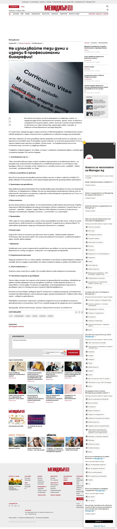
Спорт (66, 478)
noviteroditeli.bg (34, 2)
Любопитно (63, 13)
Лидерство (41, 488)
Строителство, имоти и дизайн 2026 (63, 2)
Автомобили (68, 476)
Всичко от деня (74, 13)
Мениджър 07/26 (90, 2)
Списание (92, 13)
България (16, 13)
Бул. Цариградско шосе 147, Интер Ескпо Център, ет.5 (39, 512)
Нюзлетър (68, 483)
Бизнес (27, 13)
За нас (78, 503)
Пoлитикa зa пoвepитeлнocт (26, 517)
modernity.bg (25, 2)
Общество (28, 480)
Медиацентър (80, 507)
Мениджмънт (36, 13)
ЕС (25, 488)
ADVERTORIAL (89, 97)
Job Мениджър (41, 492)
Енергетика (41, 482)
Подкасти (99, 13)
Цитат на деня (55, 492)
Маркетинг (54, 13)
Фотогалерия (54, 484)
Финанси (40, 478)
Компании (40, 480)
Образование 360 (80, 2)
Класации (53, 486)
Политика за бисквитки (42, 517)
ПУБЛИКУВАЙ (73, 352)
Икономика (41, 483)
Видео (66, 480)
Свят (22, 13)
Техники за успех (42, 490)
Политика (27, 478)
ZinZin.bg (48, 2)
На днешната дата (56, 490)
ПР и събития (54, 480)
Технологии (46, 13)
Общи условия (13, 517)
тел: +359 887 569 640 (30, 514)
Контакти (28, 510)
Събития (105, 13)
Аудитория (79, 505)
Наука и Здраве (55, 495)
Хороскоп (53, 488)
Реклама (53, 478)
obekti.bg (42, 2)
